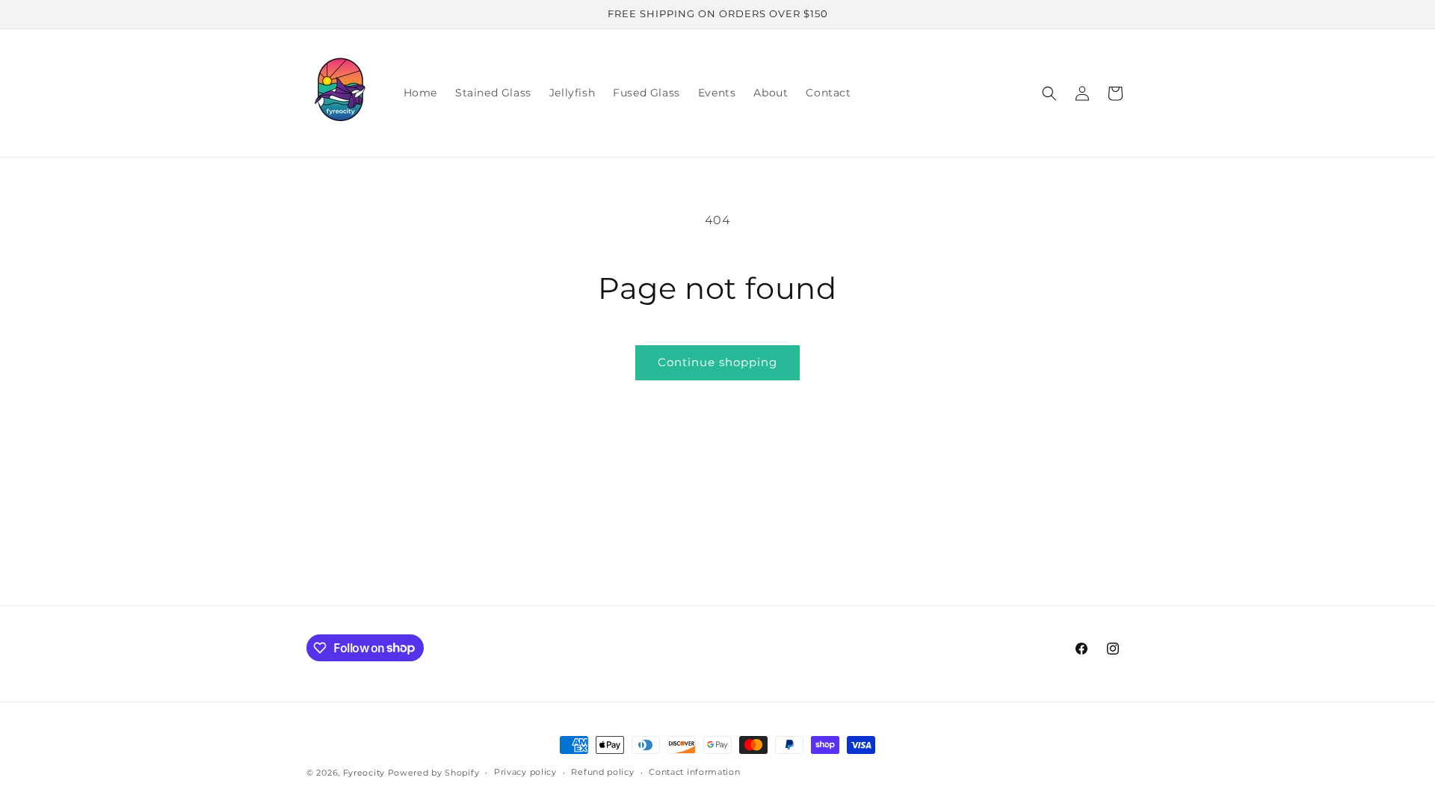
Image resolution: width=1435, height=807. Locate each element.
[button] (1049, 93)
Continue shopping (717, 362)
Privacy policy (525, 772)
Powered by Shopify (434, 772)
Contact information (694, 772)
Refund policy (602, 772)
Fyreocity (364, 772)
